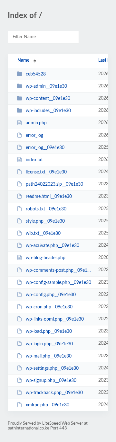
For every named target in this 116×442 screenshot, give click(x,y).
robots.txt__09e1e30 (46, 209)
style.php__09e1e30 (45, 221)
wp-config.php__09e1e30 (51, 295)
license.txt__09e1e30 (46, 172)
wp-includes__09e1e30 (48, 111)
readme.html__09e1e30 (49, 196)
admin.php (36, 123)
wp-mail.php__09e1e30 (49, 356)
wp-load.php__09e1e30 (49, 331)
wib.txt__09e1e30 (43, 233)
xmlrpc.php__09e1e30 (47, 405)
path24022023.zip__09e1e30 (54, 184)
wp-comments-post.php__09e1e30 (59, 270)
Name (23, 60)
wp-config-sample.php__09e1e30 (58, 282)
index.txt (34, 160)
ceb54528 (36, 74)
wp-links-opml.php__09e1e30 (55, 319)
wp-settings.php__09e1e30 (52, 368)
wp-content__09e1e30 (48, 98)
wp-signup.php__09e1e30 (51, 380)
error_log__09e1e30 (45, 148)
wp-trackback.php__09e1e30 (54, 393)
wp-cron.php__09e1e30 (49, 307)
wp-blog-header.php (45, 258)
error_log (34, 135)
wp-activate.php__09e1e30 (52, 245)
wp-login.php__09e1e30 (49, 343)
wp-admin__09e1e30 (46, 86)
